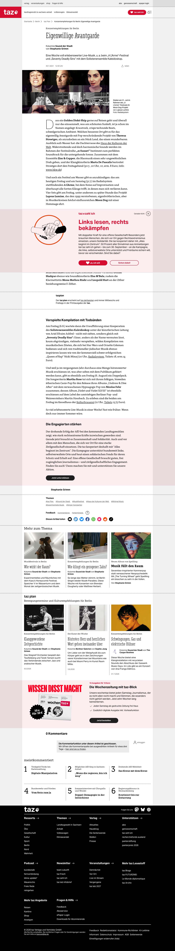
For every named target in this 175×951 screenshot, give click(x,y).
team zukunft (63, 870)
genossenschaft (129, 829)
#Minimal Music (117, 501)
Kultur (27, 837)
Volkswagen (62, 833)
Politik (27, 824)
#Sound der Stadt (63, 501)
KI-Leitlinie (144, 930)
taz (31, 809)
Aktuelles (93, 824)
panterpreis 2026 (130, 845)
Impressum (118, 934)
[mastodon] (137, 811)
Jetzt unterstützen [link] (60, 478)
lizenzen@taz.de (43, 934)
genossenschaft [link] (130, 3)
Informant (94, 934)
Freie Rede (29, 886)
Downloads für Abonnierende (71, 919)
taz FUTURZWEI (129, 874)
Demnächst (94, 870)
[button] (149, 12)
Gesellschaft (30, 833)
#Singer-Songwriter (74, 505)
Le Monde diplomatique (133, 878)
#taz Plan (50, 501)
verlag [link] (26, 3)
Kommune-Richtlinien (128, 930)
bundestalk (29, 870)
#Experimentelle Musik (55, 505)
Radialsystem (96, 356)
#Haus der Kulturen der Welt (97, 501)
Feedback (61, 907)
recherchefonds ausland (133, 837)
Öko (26, 829)
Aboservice (62, 911)
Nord (26, 849)
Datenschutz (106, 934)
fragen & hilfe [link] (57, 3)
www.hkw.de (53, 169)
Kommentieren (64, 513)
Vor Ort (92, 874)
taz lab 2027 (95, 886)
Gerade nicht (139, 214)
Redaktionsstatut (108, 930)
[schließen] (148, 213)
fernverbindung (31, 874)
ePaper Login (63, 915)
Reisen (27, 907)
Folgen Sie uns (127, 810)
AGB (127, 934)
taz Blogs (126, 870)
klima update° (30, 878)
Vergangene (95, 882)
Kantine (27, 911)
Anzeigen (28, 919)
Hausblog (94, 829)
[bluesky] (143, 811)
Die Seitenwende (97, 833)
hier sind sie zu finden (75, 749)
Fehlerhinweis (78, 513)
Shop (26, 915)
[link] (38, 12)
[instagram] (149, 811)
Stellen (92, 837)
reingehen (29, 890)
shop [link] (48, 3)
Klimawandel (63, 837)
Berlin (37, 21)
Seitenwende (136, 934)
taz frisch (61, 874)
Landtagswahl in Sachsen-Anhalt (69, 826)
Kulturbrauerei (85, 402)
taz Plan (47, 21)
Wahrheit (28, 853)
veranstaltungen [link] (37, 3)
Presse (92, 841)
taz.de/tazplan (87, 300)
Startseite (28, 21)
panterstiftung (129, 841)
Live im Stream (96, 878)
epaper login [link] (144, 3)
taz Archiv (127, 882)
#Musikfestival (78, 501)
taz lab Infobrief (64, 882)
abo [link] (120, 3)
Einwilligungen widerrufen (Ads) (104, 938)
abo (124, 824)
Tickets (108, 402)
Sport (26, 841)
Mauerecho (29, 882)
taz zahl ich (127, 833)
